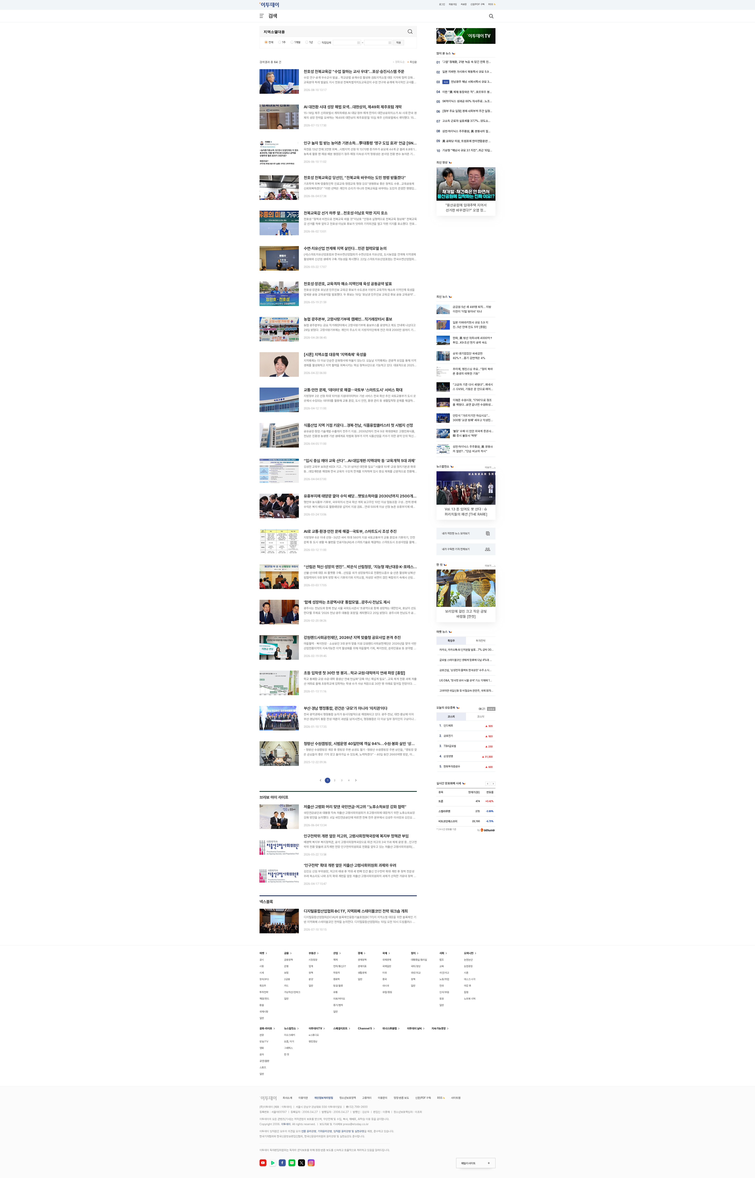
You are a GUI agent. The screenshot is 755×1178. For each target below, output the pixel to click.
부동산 (312, 953)
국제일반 (386, 966)
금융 (286, 953)
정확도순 (400, 61)
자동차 (336, 972)
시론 (466, 972)
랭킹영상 (313, 1041)
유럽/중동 (387, 992)
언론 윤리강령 (308, 1131)
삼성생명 (448, 756)
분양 (311, 979)
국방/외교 (416, 972)
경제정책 (362, 959)
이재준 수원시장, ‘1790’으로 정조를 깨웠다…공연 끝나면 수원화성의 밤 (473, 404)
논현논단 (468, 959)
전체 (271, 42)
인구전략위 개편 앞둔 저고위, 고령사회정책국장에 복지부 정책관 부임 (356, 836)
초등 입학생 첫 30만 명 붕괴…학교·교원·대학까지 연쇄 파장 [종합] (354, 673)
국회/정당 (416, 966)
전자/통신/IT (339, 966)
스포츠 (263, 1067)
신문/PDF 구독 (477, 4)
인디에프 (448, 725)
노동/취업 (444, 979)
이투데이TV (315, 1028)
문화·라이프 (266, 1028)
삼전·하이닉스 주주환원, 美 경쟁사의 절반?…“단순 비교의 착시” (479, 131)
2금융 (287, 979)
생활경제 (362, 972)
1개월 (297, 42)
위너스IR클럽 (389, 1028)
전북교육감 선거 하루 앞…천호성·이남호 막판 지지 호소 (346, 213)
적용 (398, 42)
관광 (262, 1035)
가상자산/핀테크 (292, 992)
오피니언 (468, 953)
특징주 (451, 640)
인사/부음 (444, 992)
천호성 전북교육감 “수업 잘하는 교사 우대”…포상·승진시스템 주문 (354, 71)
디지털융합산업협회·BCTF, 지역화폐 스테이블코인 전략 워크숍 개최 (356, 911)
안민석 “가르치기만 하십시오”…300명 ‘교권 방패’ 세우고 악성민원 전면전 (473, 420)
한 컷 (286, 1054)
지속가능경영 (439, 1028)
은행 (286, 966)
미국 (384, 972)
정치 (413, 953)
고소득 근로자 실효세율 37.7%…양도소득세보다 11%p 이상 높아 (480, 121)
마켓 (262, 953)
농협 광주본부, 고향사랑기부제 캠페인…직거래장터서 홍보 (348, 319)
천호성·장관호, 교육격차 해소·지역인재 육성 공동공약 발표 (348, 283)
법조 (441, 959)
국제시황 (264, 1011)
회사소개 (287, 1097)
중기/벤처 (338, 1005)
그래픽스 (288, 1048)
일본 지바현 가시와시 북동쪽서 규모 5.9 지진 (468, 72)
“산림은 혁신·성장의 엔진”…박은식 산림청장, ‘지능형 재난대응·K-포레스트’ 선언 (364, 566)
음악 (262, 1054)
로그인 (442, 4)
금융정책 (288, 959)
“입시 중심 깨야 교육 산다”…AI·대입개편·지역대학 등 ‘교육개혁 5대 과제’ (359, 460)
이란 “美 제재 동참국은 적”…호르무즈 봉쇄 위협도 (471, 92)
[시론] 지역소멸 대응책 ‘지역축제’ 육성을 (335, 354)
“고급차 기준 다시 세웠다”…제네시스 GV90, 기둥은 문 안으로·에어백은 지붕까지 (473, 389)
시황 (262, 966)
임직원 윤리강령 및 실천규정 (348, 1131)
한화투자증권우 (452, 766)
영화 (262, 1048)
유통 (335, 992)
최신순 (413, 61)
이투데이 (286, 1124)
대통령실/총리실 (419, 959)
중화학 (336, 979)
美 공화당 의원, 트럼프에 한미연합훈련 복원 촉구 (470, 141)
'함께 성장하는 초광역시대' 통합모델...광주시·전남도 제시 (347, 602)
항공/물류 (338, 985)
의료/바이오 (339, 998)
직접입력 (326, 42)
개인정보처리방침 (323, 1097)
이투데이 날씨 (414, 1028)
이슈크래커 (289, 1035)
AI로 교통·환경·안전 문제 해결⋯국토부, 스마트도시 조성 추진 (350, 531)
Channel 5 (365, 1028)
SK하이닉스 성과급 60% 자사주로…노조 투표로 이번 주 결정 (477, 101)
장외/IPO (264, 979)
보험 (286, 972)
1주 (284, 42)
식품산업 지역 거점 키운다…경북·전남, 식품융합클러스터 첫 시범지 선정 (358, 425)
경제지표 (362, 966)
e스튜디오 (314, 1035)
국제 (384, 953)
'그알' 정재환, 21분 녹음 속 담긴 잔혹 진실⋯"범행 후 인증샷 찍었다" (481, 62)
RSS (490, 4)
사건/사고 (444, 972)
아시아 (385, 985)
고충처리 (367, 1097)
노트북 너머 (469, 998)
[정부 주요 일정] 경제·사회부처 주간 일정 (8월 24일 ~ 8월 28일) (480, 111)
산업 (335, 953)
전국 (441, 985)
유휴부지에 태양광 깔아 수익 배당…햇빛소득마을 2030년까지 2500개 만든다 (364, 496)
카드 (286, 985)
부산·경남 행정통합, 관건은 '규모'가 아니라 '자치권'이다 (345, 708)
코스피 (451, 716)
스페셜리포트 (340, 1028)
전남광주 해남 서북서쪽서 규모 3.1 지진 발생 (473, 82)
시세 (262, 972)
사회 (441, 953)
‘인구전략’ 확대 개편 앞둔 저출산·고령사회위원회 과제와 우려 (350, 865)
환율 (262, 1005)
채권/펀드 (264, 998)
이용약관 (303, 1097)
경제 (360, 953)
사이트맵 (455, 1097)
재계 (335, 959)
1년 (311, 42)
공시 (262, 959)
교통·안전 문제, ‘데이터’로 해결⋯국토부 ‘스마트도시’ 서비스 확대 (353, 390)
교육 (441, 966)
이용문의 (382, 1097)
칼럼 (466, 992)
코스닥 (480, 716)
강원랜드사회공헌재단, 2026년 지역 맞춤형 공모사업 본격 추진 (352, 637)
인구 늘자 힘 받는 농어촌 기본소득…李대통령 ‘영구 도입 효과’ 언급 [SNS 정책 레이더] (370, 143)
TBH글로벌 (450, 746)
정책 (311, 972)
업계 (311, 966)
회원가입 (453, 4)
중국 (384, 979)
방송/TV (264, 1041)
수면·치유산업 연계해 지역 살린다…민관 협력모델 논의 (345, 248)
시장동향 (313, 959)
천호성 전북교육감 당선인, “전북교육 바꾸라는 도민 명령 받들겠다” (355, 177)
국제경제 (386, 959)
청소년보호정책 (347, 1097)
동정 (441, 998)
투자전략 (480, 640)
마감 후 (467, 985)
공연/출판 (264, 1060)
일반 (262, 1018)
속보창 (464, 4)
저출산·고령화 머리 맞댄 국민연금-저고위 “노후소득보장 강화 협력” (355, 806)
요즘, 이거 (289, 1041)
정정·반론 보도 (401, 1097)
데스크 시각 (469, 979)
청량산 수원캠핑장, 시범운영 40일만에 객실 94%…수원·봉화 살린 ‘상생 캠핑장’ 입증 (369, 743)
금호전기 (448, 735)
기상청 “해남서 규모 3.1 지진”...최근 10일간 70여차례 (473, 150)
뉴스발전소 (290, 1028)
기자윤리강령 (325, 1131)
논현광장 (468, 966)
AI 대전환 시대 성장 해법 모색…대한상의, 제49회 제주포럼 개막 (353, 107)
